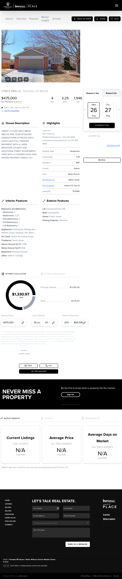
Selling (8, 511)
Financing (9, 514)
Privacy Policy (85, 576)
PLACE (5, 562)
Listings (8, 504)
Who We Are (10, 521)
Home (7, 500)
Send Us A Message (77, 544)
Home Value (10, 518)
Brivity (13, 576)
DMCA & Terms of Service (101, 576)
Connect (9, 525)
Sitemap (116, 576)
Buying (8, 507)
